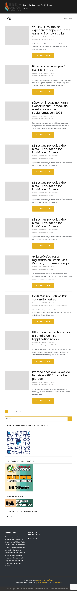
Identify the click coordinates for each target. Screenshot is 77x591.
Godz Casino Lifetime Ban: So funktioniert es (50, 297)
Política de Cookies (41, 589)
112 (16, 411)
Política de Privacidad (25, 589)
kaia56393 (44, 155)
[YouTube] (36, 538)
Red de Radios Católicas (37, 5)
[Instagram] (11, 517)
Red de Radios (53, 155)
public (52, 37)
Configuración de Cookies (59, 589)
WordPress (58, 583)
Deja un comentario (61, 305)
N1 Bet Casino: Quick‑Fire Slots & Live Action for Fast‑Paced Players (49, 149)
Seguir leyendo (43, 55)
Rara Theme (42, 583)
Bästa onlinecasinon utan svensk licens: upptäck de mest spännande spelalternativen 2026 (50, 108)
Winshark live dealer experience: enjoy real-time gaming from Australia (51, 30)
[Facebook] (7, 517)
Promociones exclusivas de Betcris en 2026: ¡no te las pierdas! (51, 375)
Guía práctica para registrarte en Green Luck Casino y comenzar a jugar (51, 260)
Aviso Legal (11, 589)
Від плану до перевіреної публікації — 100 (48, 68)
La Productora (45, 37)
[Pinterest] (30, 538)
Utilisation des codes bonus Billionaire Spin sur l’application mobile (51, 335)
